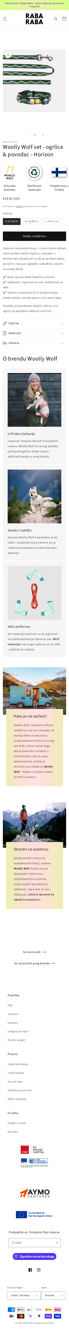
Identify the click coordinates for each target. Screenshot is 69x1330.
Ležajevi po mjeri (18, 1031)
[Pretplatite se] (56, 1242)
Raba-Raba (28, 1323)
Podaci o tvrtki (17, 1123)
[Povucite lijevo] (26, 135)
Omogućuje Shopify (44, 1323)
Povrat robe (15, 1082)
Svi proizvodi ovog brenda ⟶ (34, 963)
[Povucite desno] (43, 135)
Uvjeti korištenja (18, 1064)
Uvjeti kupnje (16, 1073)
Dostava (19, 206)
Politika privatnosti (20, 1090)
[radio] (12, 221)
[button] (5, 19)
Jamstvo (13, 1014)
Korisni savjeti (16, 1040)
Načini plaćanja (17, 1099)
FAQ (10, 1005)
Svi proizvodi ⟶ (34, 952)
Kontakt (13, 1132)
